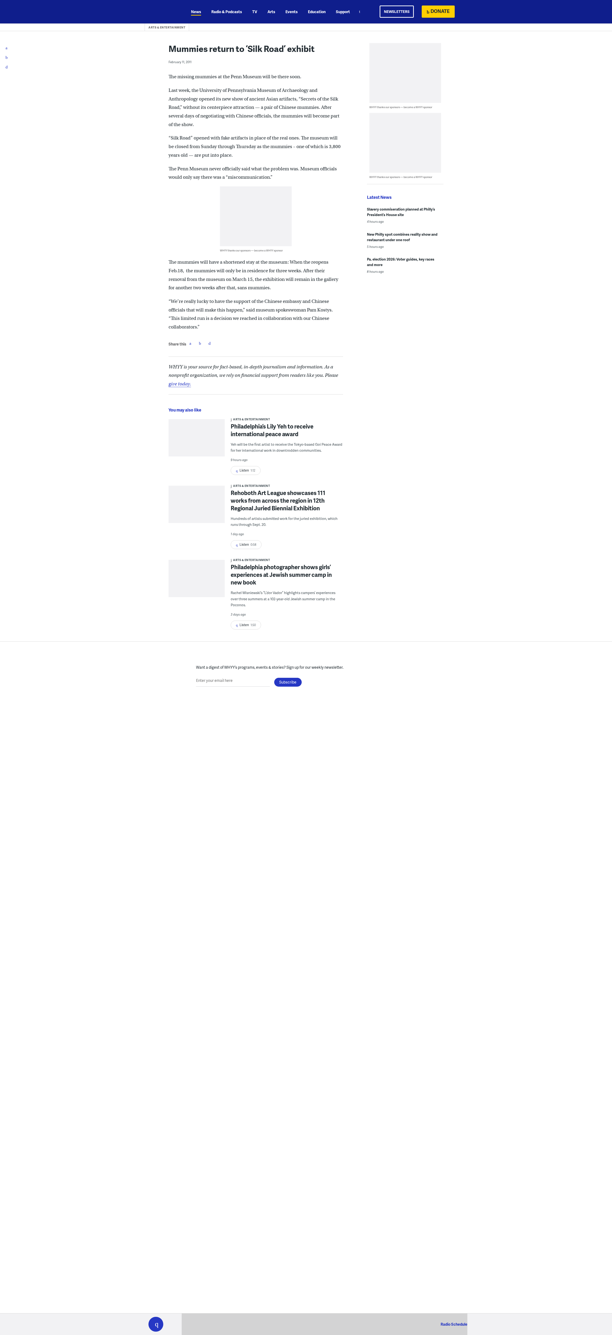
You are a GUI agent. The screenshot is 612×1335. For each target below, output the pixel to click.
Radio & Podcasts (226, 11)
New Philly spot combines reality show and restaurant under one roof (402, 237)
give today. (180, 384)
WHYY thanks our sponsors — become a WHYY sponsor (251, 250)
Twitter (200, 343)
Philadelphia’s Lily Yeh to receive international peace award (272, 430)
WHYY (162, 11)
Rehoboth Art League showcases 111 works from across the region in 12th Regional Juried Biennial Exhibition (278, 500)
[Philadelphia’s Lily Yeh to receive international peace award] (197, 441)
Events (291, 11)
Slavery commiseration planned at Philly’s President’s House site (401, 211)
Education (317, 11)
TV (254, 11)
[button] (155, 1324)
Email (209, 343)
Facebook (190, 343)
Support (343, 11)
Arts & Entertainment (166, 27)
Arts (271, 11)
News (196, 11)
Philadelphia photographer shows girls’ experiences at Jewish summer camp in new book (281, 574)
